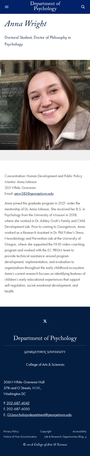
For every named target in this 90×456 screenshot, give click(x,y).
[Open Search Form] (83, 7)
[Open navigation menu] (7, 7)
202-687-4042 (18, 402)
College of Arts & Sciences (45, 364)
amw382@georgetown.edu (34, 193)
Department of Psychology (45, 7)
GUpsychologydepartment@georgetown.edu (39, 414)
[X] (45, 321)
